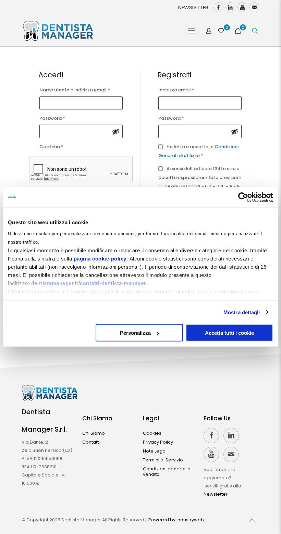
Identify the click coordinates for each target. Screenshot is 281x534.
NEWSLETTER (193, 7)
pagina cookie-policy (100, 258)
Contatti (91, 442)
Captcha (51, 146)
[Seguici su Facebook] (218, 7)
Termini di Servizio (163, 460)
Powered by (176, 520)
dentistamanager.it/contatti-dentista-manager (88, 283)
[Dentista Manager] (58, 30)
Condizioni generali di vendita (167, 472)
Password (62, 118)
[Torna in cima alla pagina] (252, 520)
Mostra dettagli (241, 312)
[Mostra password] (116, 131)
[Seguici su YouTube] (211, 454)
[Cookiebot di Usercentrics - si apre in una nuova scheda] (243, 197)
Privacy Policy (158, 442)
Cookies (152, 433)
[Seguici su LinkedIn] (230, 7)
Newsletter (216, 494)
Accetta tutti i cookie (229, 333)
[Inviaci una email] (254, 7)
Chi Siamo (97, 418)
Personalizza (135, 333)
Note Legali (155, 451)
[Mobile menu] (191, 31)
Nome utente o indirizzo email (81, 89)
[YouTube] (242, 7)
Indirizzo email (186, 89)
